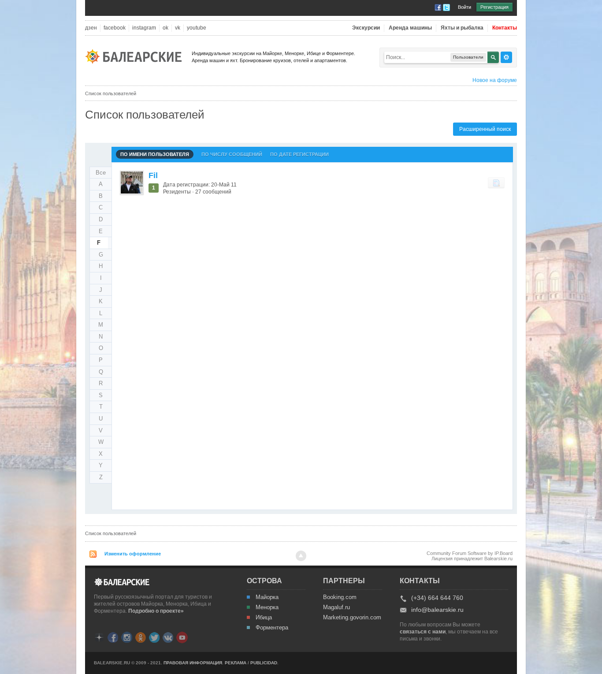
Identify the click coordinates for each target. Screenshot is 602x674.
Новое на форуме (494, 80)
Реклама (235, 662)
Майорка (267, 597)
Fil (153, 175)
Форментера (272, 628)
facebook (115, 28)
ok (165, 28)
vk (177, 28)
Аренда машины (410, 28)
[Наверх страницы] (301, 556)
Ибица (264, 617)
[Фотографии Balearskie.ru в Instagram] (126, 637)
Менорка (267, 607)
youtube (196, 28)
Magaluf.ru (336, 607)
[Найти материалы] (496, 182)
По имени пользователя (154, 154)
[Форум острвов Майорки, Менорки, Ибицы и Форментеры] (136, 55)
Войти (464, 7)
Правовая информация (193, 662)
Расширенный (506, 57)
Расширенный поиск (485, 129)
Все (101, 172)
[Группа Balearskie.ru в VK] (168, 637)
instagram (144, 28)
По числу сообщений (231, 154)
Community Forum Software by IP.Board (470, 553)
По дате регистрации (299, 154)
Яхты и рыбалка (462, 28)
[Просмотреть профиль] (132, 182)
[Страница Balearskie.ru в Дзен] (99, 637)
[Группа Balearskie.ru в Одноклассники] (140, 637)
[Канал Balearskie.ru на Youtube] (182, 637)
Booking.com (340, 597)
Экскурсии (366, 28)
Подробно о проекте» (156, 611)
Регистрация (494, 7)
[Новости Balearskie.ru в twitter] (154, 637)
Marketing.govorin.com (351, 617)
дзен (91, 28)
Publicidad (263, 662)
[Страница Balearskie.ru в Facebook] (113, 637)
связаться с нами (423, 632)
